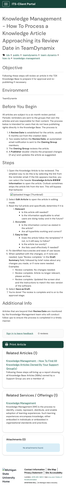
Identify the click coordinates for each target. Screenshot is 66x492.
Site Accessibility (53, 472)
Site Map (51, 469)
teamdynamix (30, 55)
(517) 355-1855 (37, 477)
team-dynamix (49, 55)
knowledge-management (26, 58)
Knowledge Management (21, 403)
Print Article (17, 344)
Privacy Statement (33, 472)
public (16, 55)
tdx (8, 55)
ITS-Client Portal (23, 4)
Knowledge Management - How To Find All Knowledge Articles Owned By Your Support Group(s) (32, 364)
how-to (6, 58)
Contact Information (34, 469)
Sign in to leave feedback (19, 333)
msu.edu (51, 477)
